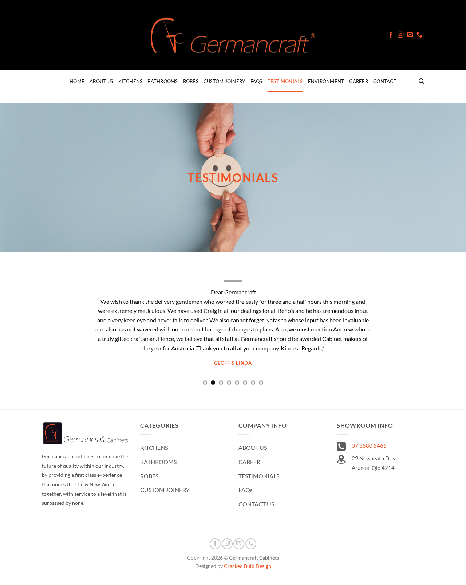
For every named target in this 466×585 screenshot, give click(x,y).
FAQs (256, 81)
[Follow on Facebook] (391, 35)
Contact (384, 81)
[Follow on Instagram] (400, 35)
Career (358, 81)
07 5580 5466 (369, 445)
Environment (326, 81)
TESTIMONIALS (258, 475)
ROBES (149, 475)
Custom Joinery (224, 81)
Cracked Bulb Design (247, 566)
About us (101, 81)
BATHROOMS (158, 461)
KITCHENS (154, 447)
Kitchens (130, 81)
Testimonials (285, 81)
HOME (77, 81)
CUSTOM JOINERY (165, 489)
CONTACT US (256, 503)
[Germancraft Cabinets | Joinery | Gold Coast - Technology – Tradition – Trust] (233, 35)
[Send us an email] (410, 35)
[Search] (421, 81)
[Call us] (419, 35)
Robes (190, 81)
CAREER (249, 461)
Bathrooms (162, 81)
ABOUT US (252, 447)
